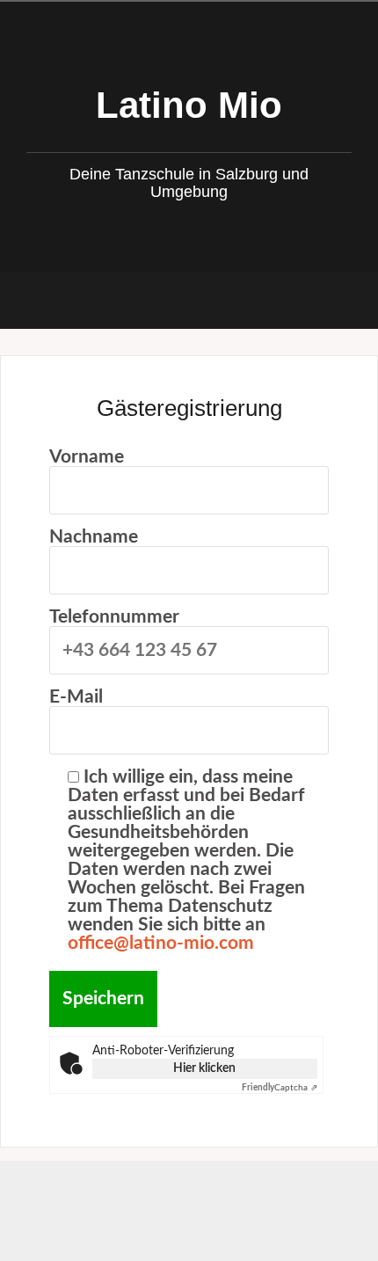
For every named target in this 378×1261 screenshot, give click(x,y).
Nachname (93, 537)
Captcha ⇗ (279, 1087)
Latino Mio (189, 105)
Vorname (86, 457)
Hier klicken (204, 1068)
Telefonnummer (114, 617)
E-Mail (76, 697)
